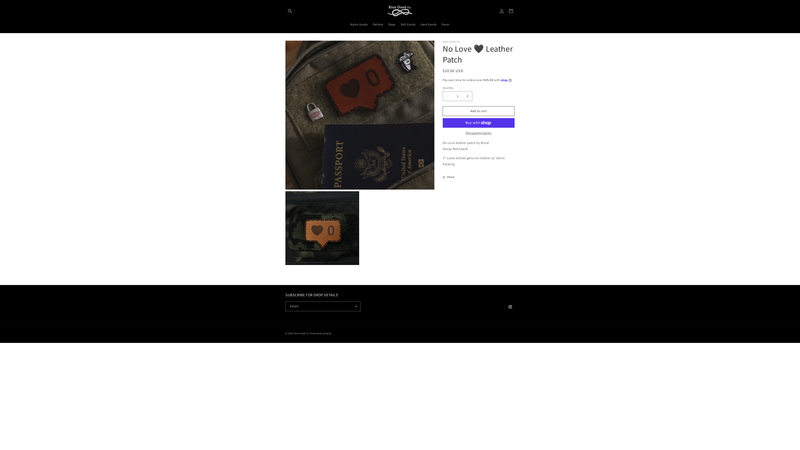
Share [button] (451, 177)
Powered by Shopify (320, 333)
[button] (290, 11)
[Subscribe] (355, 306)
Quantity (448, 88)
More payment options (478, 132)
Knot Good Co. (302, 333)
